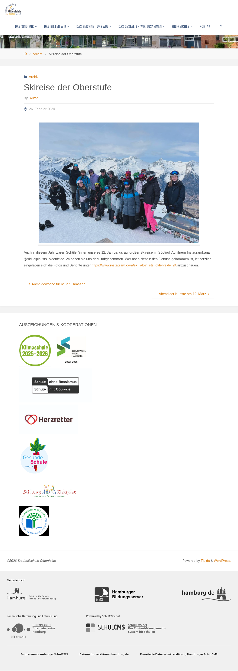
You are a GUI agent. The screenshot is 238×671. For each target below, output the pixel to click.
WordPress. (222, 560)
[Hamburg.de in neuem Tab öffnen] (206, 594)
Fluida (205, 560)
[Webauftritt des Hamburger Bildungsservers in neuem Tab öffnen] (119, 594)
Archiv (37, 54)
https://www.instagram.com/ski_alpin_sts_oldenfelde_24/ (134, 265)
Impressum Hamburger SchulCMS (44, 654)
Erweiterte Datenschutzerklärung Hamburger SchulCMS (179, 654)
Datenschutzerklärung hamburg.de (104, 654)
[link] (221, 26)
